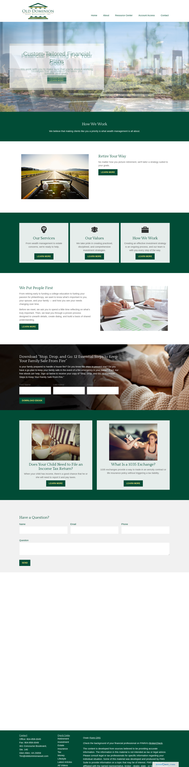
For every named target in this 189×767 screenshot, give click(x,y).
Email (90, 384)
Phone (124, 524)
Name (22, 524)
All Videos (63, 765)
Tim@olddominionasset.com (33, 756)
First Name (25, 384)
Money (61, 755)
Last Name (58, 384)
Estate (61, 745)
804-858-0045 (34, 739)
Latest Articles (65, 762)
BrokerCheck (156, 743)
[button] (94, 15)
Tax (59, 752)
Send (25, 563)
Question (24, 540)
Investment (63, 742)
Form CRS (95, 738)
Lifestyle (62, 758)
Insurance (63, 748)
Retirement (63, 738)
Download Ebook (32, 400)
